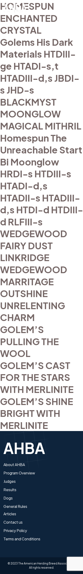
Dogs (8, 498)
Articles (9, 513)
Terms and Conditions (21, 538)
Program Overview (19, 472)
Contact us (13, 522)
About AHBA (14, 464)
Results (9, 489)
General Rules (15, 506)
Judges (9, 481)
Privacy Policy (15, 530)
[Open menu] (76, 8)
